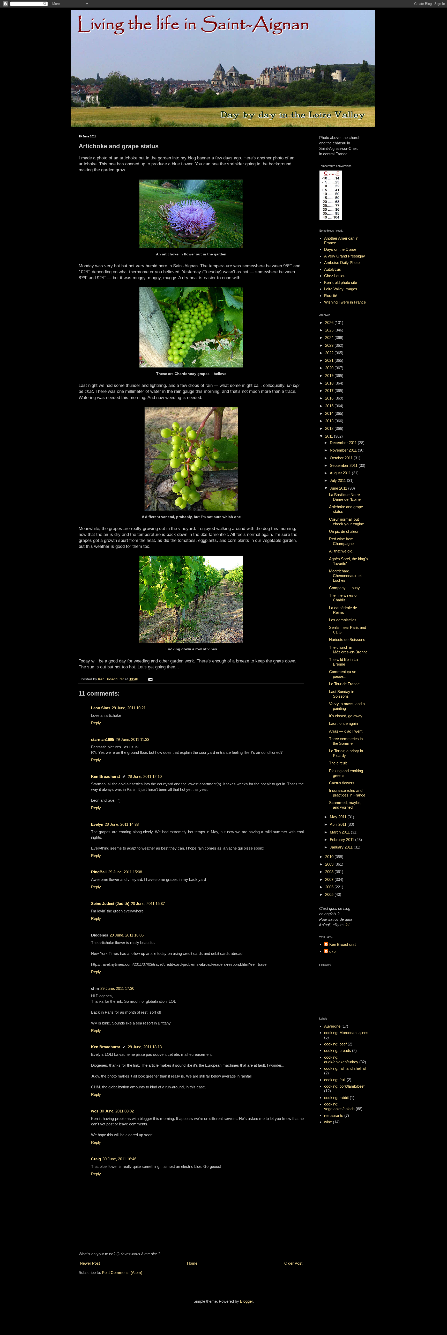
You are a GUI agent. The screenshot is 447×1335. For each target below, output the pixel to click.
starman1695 (102, 739)
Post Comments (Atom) (122, 1272)
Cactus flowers (341, 783)
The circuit (338, 763)
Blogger (246, 1301)
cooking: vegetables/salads (339, 1106)
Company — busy (344, 588)
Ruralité (330, 295)
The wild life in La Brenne (343, 661)
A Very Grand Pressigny (344, 256)
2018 (329, 383)
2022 (329, 353)
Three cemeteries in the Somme (346, 741)
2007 (329, 879)
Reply (96, 723)
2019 (329, 375)
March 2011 (340, 832)
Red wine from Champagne (341, 541)
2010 (329, 856)
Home (192, 1263)
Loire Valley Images (340, 289)
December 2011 (344, 442)
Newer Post (90, 1263)
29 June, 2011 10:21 (129, 708)
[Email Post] (150, 679)
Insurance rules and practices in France (347, 792)
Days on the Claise (340, 249)
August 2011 (341, 473)
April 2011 (338, 824)
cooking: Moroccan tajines (346, 1032)
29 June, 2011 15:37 (148, 903)
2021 (329, 360)
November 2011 (344, 450)
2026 (329, 322)
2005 (329, 894)
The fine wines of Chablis (343, 597)
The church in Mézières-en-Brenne (348, 649)
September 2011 (344, 465)
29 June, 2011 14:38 (122, 824)
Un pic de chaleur (344, 531)
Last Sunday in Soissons (341, 693)
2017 (329, 390)
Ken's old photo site (340, 282)
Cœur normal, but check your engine (346, 521)
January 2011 (342, 847)
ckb (332, 951)
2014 (329, 413)
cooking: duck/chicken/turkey (341, 1059)
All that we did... (342, 551)
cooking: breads (337, 1050)
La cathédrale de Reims (343, 610)
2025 (329, 330)
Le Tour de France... (346, 684)
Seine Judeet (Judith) (110, 903)
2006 (329, 887)
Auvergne (332, 1026)
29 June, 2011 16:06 (127, 935)
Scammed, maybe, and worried (345, 804)
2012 (329, 428)
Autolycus (332, 269)
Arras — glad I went (345, 731)
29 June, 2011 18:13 (145, 1047)
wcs (94, 1111)
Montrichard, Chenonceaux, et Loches (345, 575)
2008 (329, 871)
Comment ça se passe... (342, 673)
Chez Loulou (334, 276)
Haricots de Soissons (347, 639)
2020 (329, 368)
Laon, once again (343, 723)
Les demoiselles (342, 620)
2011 (329, 436)
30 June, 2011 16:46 (119, 1159)
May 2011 (338, 817)
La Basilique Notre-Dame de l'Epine (345, 496)
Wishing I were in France (345, 302)
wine (328, 1122)
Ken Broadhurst (105, 776)
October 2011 (342, 458)
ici (347, 925)
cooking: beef (335, 1044)
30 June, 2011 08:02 (117, 1111)
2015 (329, 406)
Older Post (293, 1263)
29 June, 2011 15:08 (125, 872)
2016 (329, 398)
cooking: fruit (335, 1080)
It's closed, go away (345, 716)
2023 (329, 345)
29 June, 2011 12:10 (145, 776)
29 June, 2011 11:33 (132, 739)
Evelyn (97, 824)
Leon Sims (100, 708)
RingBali (99, 872)
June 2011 (339, 488)
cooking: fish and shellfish (345, 1068)
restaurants (333, 1115)
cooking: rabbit (336, 1097)
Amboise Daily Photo (342, 262)
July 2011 (338, 480)
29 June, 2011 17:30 (117, 988)
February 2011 (342, 839)
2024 (329, 337)
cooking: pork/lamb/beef (344, 1086)
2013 (329, 421)
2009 (329, 864)
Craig (96, 1159)
